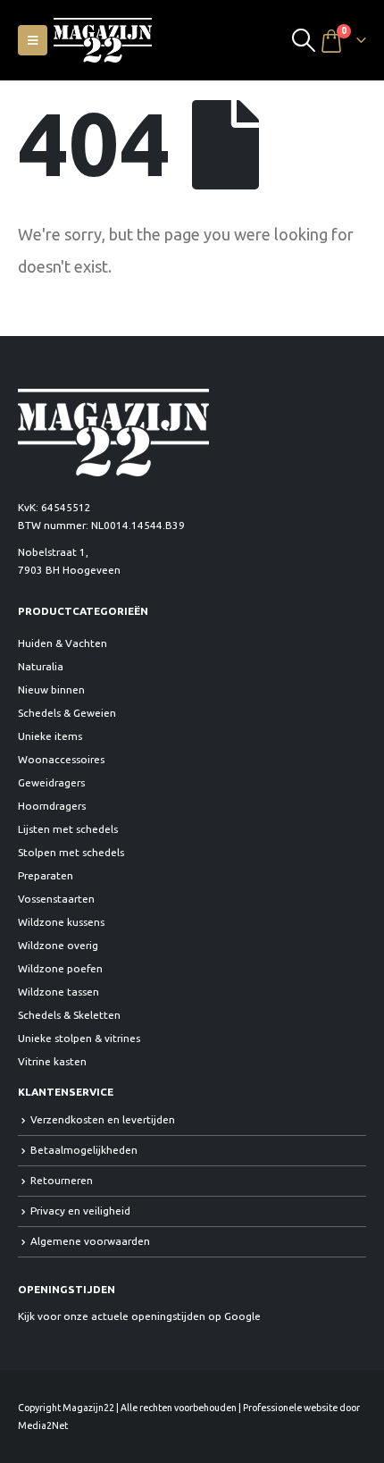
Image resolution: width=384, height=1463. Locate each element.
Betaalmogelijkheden (84, 1150)
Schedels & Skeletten (69, 1015)
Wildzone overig (58, 945)
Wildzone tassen (58, 991)
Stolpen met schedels (71, 852)
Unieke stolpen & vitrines (79, 1038)
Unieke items (50, 736)
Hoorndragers (52, 805)
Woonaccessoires (61, 759)
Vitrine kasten (52, 1061)
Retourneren (61, 1180)
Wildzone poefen (60, 968)
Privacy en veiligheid (80, 1210)
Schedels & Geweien (67, 713)
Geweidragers (51, 782)
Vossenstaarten (56, 898)
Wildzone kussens (61, 922)
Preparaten (45, 875)
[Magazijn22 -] (103, 40)
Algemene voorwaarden (90, 1241)
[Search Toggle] (304, 40)
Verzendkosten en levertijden (102, 1119)
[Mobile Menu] (32, 40)
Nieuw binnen (51, 689)
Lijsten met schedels (68, 829)
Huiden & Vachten (62, 643)
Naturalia (40, 666)
